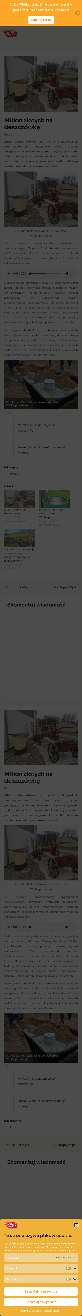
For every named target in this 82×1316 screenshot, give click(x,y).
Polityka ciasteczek (31, 1310)
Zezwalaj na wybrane (41, 1302)
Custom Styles (51, 1310)
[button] (76, 1225)
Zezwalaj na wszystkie (41, 1291)
